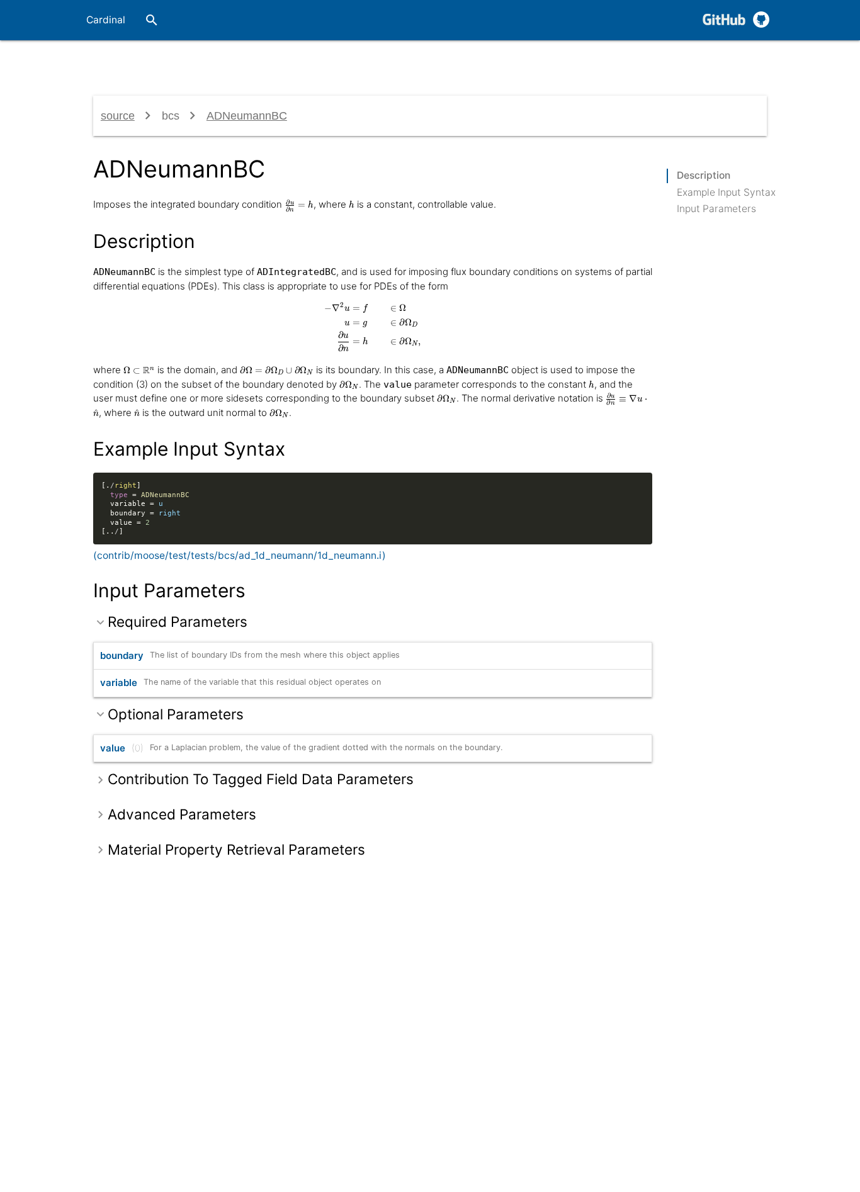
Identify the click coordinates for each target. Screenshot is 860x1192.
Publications (599, 60)
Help (709, 60)
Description (703, 175)
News (751, 60)
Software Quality (472, 60)
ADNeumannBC (247, 116)
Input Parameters (716, 209)
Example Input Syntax (726, 192)
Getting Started (265, 60)
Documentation (367, 60)
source (118, 116)
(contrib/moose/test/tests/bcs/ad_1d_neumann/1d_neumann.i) (239, 555)
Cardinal (105, 20)
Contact (663, 60)
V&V (544, 60)
